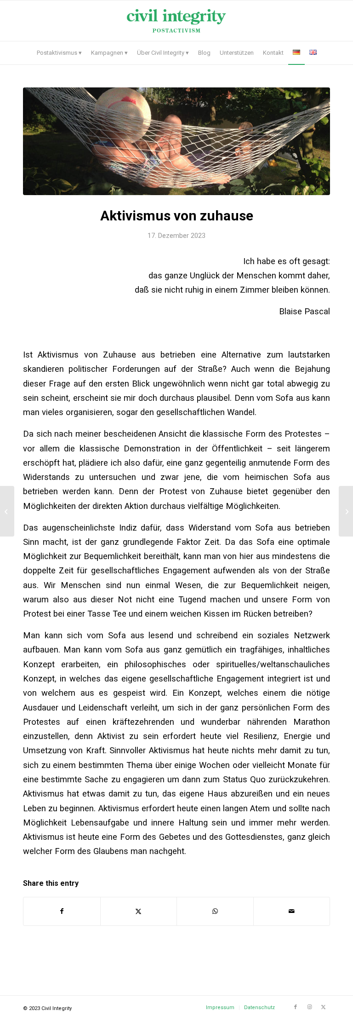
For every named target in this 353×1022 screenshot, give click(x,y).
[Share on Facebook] (61, 911)
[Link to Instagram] (309, 1007)
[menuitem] (59, 52)
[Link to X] (323, 1007)
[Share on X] (139, 911)
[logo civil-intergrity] (176, 20)
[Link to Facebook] (295, 1007)
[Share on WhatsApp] (215, 911)
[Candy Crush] (7, 511)
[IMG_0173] (176, 141)
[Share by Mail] (292, 911)
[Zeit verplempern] (346, 511)
